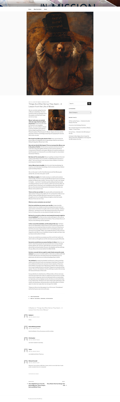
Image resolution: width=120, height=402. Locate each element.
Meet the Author (37, 9)
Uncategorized (35, 296)
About (45, 9)
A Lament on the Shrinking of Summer (77, 125)
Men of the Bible (35, 298)
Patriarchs (49, 298)
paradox (43, 298)
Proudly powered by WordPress (35, 398)
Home (29, 9)
